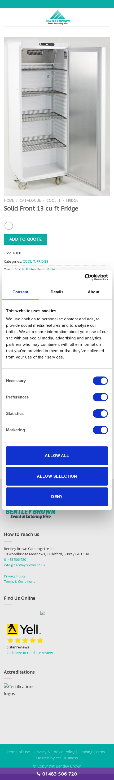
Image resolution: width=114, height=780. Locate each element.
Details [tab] (57, 292)
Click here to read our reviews (31, 652)
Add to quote (25, 239)
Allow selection (57, 476)
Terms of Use (18, 751)
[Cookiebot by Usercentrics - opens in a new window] (85, 277)
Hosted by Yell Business (57, 757)
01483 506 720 (15, 559)
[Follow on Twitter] (34, 614)
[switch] (100, 397)
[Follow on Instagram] (22, 614)
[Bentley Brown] (57, 17)
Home (9, 200)
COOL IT (53, 200)
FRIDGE (72, 200)
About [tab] (93, 292)
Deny (57, 496)
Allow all (57, 455)
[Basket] (107, 17)
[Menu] (7, 17)
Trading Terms (92, 751)
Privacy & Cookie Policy (54, 751)
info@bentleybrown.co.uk (24, 565)
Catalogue (30, 200)
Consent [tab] (20, 292)
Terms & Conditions (19, 581)
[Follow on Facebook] (10, 614)
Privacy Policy (15, 576)
